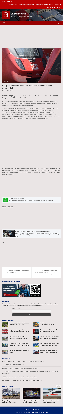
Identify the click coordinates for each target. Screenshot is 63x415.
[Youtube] (59, 7)
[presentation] (57, 386)
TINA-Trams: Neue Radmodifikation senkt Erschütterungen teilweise (48, 324)
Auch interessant (7, 386)
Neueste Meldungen (8, 320)
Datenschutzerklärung (41, 4)
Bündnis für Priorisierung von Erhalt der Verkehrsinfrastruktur (17, 272)
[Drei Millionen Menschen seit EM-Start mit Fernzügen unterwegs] (31, 233)
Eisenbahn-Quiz (13, 4)
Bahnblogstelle (18, 14)
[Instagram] (48, 7)
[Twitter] (55, 7)
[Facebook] (46, 7)
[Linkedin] (50, 7)
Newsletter (31, 4)
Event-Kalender (23, 4)
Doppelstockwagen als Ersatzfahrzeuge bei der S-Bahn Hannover (19, 331)
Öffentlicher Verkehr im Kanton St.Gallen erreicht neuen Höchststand (19, 324)
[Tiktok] (52, 7)
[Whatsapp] (57, 7)
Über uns (50, 4)
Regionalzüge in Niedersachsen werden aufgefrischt (9, 402)
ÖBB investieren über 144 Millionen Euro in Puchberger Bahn (19, 338)
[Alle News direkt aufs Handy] (31, 200)
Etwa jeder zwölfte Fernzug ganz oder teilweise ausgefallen (51, 402)
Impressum (58, 4)
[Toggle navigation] (4, 23)
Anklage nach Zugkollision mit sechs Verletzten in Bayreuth (31, 402)
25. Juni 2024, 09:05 (8, 90)
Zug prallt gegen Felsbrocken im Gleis (13, 364)
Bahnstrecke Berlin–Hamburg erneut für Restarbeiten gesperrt (20, 368)
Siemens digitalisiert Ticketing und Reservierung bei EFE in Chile (49, 338)
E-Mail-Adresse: (16, 308)
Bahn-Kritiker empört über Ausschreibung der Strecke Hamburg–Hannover (46, 273)
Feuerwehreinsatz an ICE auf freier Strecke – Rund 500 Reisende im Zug (48, 352)
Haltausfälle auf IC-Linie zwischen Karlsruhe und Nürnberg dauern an (22, 380)
